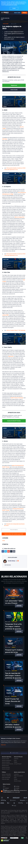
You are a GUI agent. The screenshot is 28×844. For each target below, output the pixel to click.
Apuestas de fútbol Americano (7, 763)
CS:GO (3, 540)
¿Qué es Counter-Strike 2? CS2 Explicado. (15, 330)
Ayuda (15, 777)
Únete (24, 12)
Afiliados (15, 762)
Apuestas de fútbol (5, 758)
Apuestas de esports (6, 768)
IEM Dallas (4, 139)
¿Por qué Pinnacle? (17, 763)
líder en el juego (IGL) (19, 217)
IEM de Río (11, 356)
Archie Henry (6, 23)
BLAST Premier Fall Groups (17, 397)
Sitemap (15, 779)
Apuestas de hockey (6, 767)
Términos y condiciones (6, 775)
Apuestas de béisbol (6, 762)
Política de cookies (5, 779)
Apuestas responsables (6, 774)
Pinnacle (13, 598)
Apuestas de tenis (5, 765)
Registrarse (14, 85)
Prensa (15, 760)
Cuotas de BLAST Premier (14, 420)
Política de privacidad (6, 777)
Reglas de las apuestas (18, 775)
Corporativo (16, 758)
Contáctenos (16, 774)
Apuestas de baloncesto (6, 760)
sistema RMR (5, 315)
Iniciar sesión (17, 12)
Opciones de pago (17, 780)
